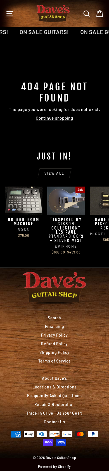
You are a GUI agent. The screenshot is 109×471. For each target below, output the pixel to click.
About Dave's (54, 378)
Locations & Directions (54, 387)
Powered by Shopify (54, 466)
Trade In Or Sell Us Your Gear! (54, 413)
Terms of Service (54, 361)
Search (54, 317)
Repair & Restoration (54, 404)
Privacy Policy (54, 335)
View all (54, 173)
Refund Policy (54, 343)
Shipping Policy (54, 352)
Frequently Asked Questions (54, 395)
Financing (54, 326)
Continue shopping (54, 117)
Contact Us (54, 421)
